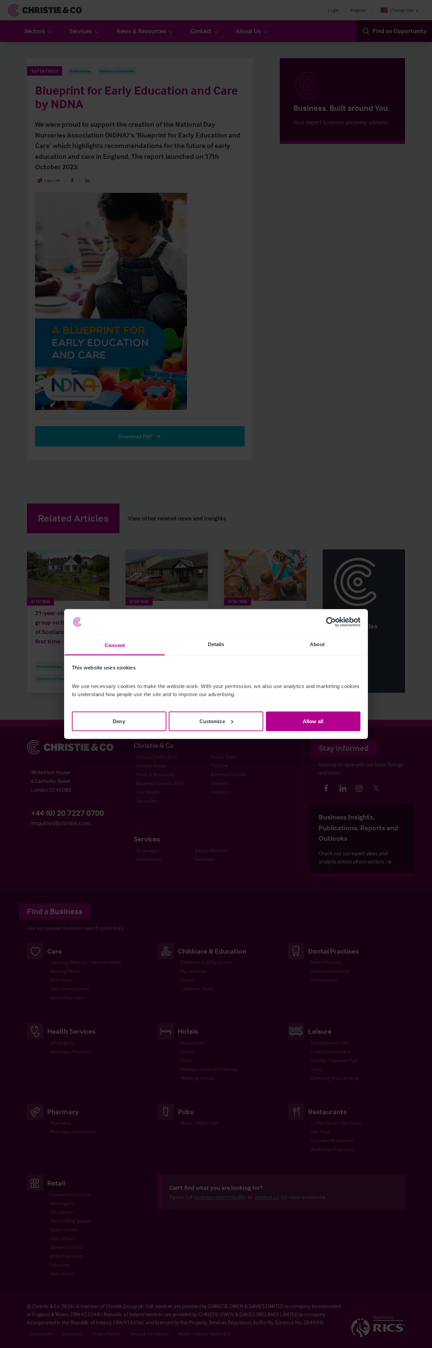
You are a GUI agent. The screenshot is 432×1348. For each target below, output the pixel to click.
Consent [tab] (115, 645)
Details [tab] (216, 644)
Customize (212, 721)
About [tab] (317, 644)
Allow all (313, 721)
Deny (119, 721)
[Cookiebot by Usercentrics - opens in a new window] (330, 622)
